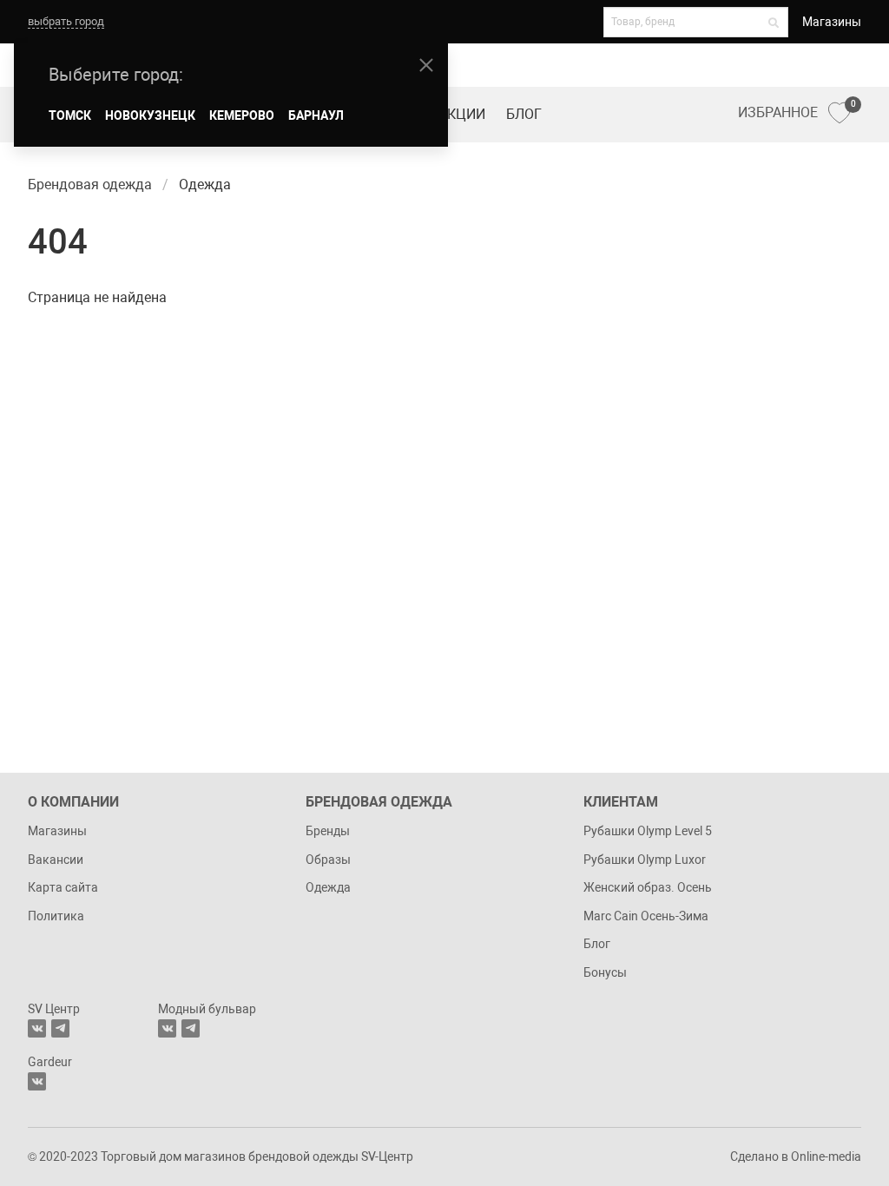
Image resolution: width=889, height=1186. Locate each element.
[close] (426, 65)
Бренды (328, 831)
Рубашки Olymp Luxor (644, 859)
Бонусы (605, 972)
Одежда (328, 887)
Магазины (831, 22)
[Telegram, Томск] (60, 1028)
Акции (461, 114)
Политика (56, 916)
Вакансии (55, 859)
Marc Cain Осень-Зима (645, 916)
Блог (524, 114)
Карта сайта (63, 887)
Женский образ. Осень (647, 887)
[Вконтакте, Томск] (37, 1028)
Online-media (826, 1156)
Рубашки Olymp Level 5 (647, 831)
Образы (328, 859)
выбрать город (66, 21)
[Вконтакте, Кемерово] (37, 1081)
